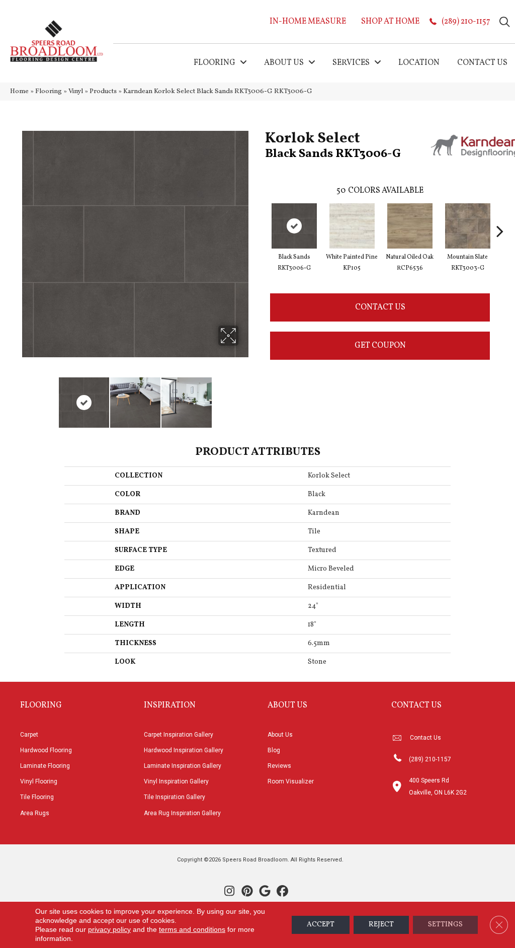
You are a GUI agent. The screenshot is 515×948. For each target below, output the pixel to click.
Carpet (29, 734)
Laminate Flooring (45, 765)
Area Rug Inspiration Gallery (182, 813)
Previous (25, 397)
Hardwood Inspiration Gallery (183, 750)
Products (103, 91)
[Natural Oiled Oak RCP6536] (410, 226)
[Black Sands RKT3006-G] (294, 226)
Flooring (48, 91)
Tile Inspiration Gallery (174, 797)
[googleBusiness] (265, 892)
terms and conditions (192, 929)
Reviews (279, 765)
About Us (280, 734)
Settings (445, 924)
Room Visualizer (291, 781)
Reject (381, 924)
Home (19, 91)
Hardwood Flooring (46, 750)
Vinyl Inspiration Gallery (176, 781)
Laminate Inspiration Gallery (182, 765)
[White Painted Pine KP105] (352, 226)
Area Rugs (34, 813)
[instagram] (229, 892)
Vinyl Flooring (38, 781)
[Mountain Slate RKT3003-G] (468, 226)
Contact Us (380, 307)
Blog (274, 750)
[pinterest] (247, 892)
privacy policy (109, 929)
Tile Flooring (37, 797)
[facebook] (282, 892)
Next (245, 397)
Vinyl (75, 91)
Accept (320, 924)
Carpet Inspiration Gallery (178, 734)
